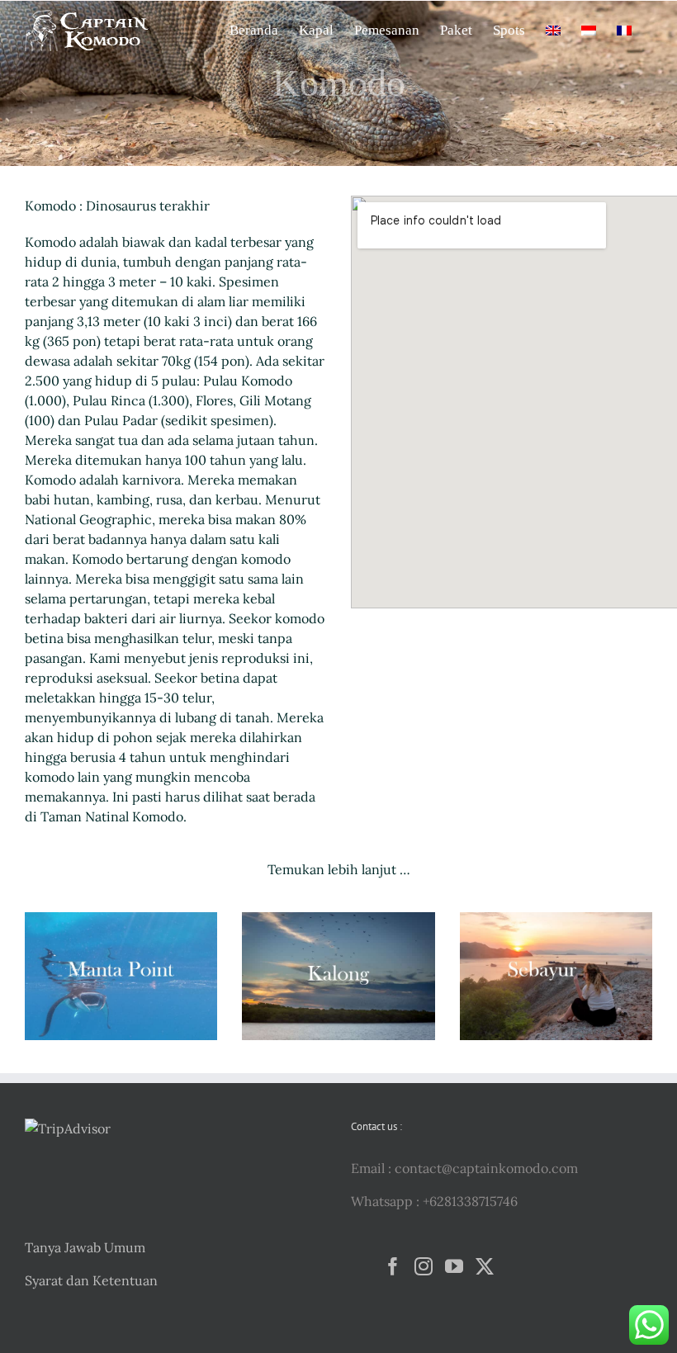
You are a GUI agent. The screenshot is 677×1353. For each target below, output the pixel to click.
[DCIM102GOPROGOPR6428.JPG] (121, 919)
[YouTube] (454, 1266)
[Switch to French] (624, 29)
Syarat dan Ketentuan (91, 1280)
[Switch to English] (553, 29)
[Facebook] (393, 1266)
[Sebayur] (556, 919)
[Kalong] (338, 919)
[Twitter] (485, 1266)
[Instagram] (423, 1266)
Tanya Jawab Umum (85, 1247)
